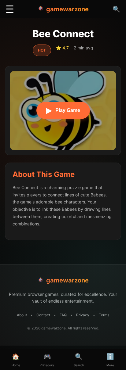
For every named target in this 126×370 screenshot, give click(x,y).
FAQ (63, 315)
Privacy (82, 315)
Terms (104, 315)
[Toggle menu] (10, 9)
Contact (43, 315)
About (22, 315)
